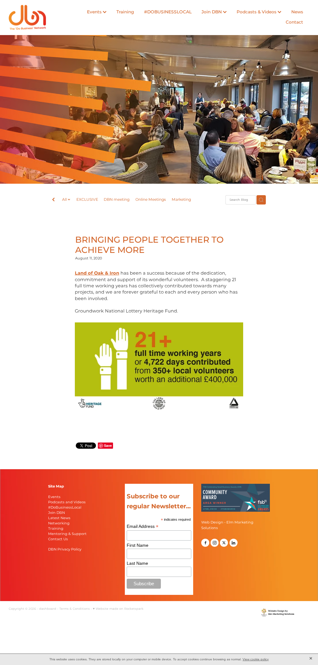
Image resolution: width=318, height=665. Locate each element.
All (65, 199)
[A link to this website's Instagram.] (215, 543)
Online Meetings (150, 200)
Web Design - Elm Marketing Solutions (227, 525)
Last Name (137, 563)
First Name (137, 545)
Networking (59, 523)
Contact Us (58, 539)
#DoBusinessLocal (64, 507)
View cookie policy (256, 659)
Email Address (142, 526)
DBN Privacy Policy (64, 549)
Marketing (181, 200)
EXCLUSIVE (87, 200)
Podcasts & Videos (257, 12)
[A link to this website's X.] (224, 543)
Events (95, 12)
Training (125, 12)
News (297, 12)
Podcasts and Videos (67, 502)
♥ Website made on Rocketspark (118, 608)
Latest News (59, 518)
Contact (294, 22)
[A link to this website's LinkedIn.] (233, 543)
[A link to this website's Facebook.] (205, 543)
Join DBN (212, 12)
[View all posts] (53, 200)
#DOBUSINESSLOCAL (168, 12)
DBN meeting (116, 200)
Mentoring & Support (67, 534)
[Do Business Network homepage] (39, 17)
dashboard (47, 608)
